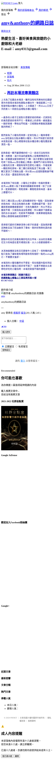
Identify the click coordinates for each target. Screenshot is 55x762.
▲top (3, 326)
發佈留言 (6, 350)
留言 (23, 313)
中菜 (21, 321)
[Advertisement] (27, 487)
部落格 (10, 76)
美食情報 (25, 67)
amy (3, 296)
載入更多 (6, 332)
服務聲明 (32, 721)
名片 (9, 80)
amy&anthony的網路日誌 (27, 23)
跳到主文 (6, 31)
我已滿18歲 (7, 756)
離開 (17, 756)
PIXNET (13, 718)
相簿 (9, 73)
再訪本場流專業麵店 (23, 93)
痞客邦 (16, 313)
